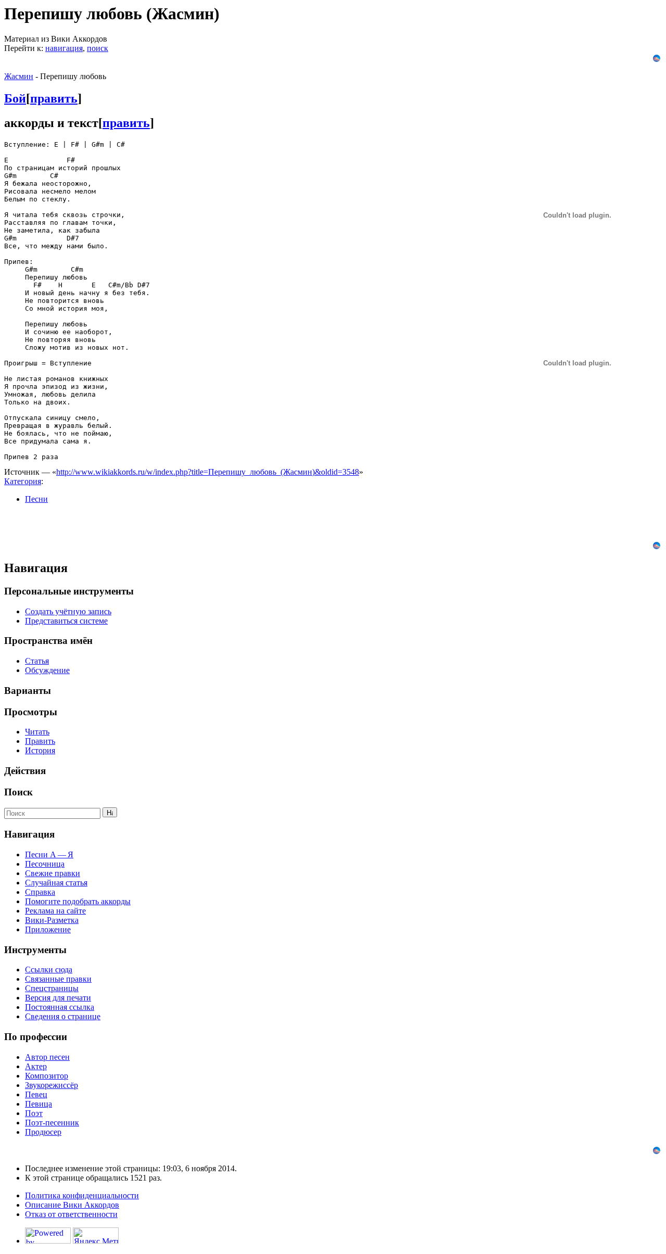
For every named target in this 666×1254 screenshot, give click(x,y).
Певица (38, 1103)
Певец (36, 1094)
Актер (36, 1066)
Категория (22, 481)
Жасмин (18, 76)
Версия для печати (58, 997)
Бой (15, 98)
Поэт (34, 1113)
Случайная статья (56, 882)
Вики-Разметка (52, 920)
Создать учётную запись (68, 611)
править (54, 98)
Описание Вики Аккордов (72, 1204)
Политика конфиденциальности (82, 1195)
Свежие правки (52, 873)
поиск (97, 48)
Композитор (46, 1075)
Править (40, 741)
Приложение (48, 929)
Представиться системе (66, 620)
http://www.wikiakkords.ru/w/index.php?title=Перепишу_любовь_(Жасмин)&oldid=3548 (207, 471)
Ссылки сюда (48, 969)
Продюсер (43, 1132)
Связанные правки (58, 978)
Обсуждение (47, 670)
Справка (40, 892)
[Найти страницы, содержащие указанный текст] (110, 812)
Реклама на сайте (55, 910)
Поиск (18, 792)
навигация (64, 48)
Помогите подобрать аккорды (78, 901)
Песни (36, 499)
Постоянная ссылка (59, 1007)
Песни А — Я (49, 854)
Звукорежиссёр (51, 1085)
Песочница (45, 863)
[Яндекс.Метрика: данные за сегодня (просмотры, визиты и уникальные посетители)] (96, 1235)
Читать (37, 731)
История (40, 750)
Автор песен (47, 1057)
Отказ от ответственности (71, 1214)
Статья (37, 660)
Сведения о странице (62, 1016)
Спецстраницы (52, 988)
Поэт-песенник (52, 1122)
